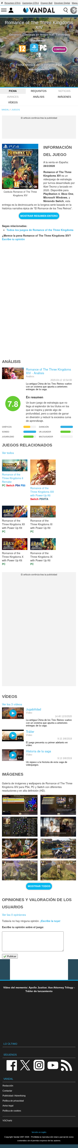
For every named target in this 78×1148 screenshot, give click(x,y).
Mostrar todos (39, 886)
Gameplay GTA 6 (30, 3)
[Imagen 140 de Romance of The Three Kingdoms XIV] (20, 870)
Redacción (8, 1085)
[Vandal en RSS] (66, 1065)
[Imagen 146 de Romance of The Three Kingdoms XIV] (20, 805)
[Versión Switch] (38, 56)
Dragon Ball (46, 3)
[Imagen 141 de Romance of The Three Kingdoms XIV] (58, 848)
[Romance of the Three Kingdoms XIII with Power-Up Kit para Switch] (43, 472)
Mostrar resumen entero (39, 215)
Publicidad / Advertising (14, 1095)
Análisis (38, 96)
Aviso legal (8, 1105)
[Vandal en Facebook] (11, 1065)
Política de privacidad (13, 1101)
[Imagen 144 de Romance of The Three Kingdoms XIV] (20, 827)
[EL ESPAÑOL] (73, 10)
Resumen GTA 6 (12, 3)
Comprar (59, 49)
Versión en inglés (39, 1132)
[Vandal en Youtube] (53, 1065)
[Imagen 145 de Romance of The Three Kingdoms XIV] (58, 805)
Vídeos (13, 102)
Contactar (7, 1091)
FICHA (13, 91)
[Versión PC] (43, 47)
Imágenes (64, 96)
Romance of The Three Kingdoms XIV (39, 25)
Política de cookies (12, 1111)
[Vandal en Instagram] (39, 1065)
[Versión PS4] (34, 48)
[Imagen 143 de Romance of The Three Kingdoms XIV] (58, 827)
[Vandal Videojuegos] (39, 10)
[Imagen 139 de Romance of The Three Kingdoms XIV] (58, 870)
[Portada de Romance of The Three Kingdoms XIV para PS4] (20, 166)
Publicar (11, 956)
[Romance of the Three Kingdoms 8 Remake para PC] (14, 465)
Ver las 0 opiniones (14, 915)
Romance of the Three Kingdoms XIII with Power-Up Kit (42, 491)
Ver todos (8, 453)
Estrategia (62, 34)
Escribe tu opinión (13, 239)
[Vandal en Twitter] (25, 1065)
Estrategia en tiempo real (38, 34)
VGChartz (7, 1120)
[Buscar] (65, 10)
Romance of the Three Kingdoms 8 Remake (12, 478)
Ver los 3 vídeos (12, 704)
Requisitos (38, 91)
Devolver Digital (62, 3)
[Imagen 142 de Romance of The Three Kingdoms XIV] (20, 848)
